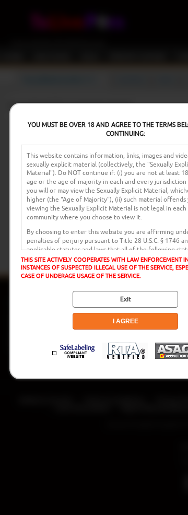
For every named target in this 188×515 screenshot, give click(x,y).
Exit (125, 299)
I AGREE (125, 321)
